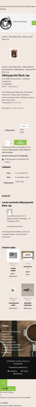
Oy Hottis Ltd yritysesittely (11, 332)
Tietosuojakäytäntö (9, 342)
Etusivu (4, 37)
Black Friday (6, 352)
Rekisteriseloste (8, 339)
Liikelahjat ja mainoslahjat (11, 345)
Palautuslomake (8, 337)
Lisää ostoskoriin (20, 142)
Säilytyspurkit (19, 69)
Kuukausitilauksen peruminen (12, 350)
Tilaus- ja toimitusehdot (10, 347)
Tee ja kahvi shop (15, 37)
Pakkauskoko (10, 130)
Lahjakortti (6, 334)
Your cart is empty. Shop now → (11, 406)
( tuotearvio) (7, 84)
